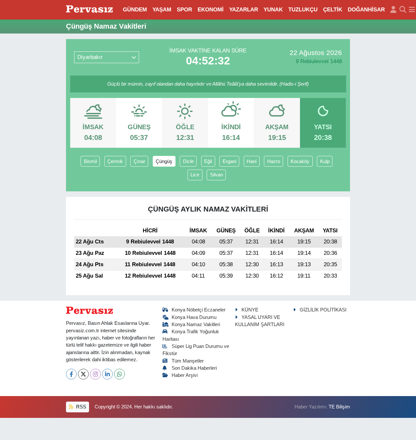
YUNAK (273, 10)
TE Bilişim (339, 406)
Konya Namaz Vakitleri (196, 324)
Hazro (273, 161)
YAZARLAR (243, 10)
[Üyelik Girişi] (393, 10)
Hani (251, 161)
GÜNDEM (135, 10)
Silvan (216, 174)
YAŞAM (161, 10)
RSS (80, 406)
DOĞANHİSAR (366, 10)
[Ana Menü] (412, 10)
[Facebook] (71, 374)
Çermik (115, 161)
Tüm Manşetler (188, 361)
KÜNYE (249, 309)
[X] (83, 374)
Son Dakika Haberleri (194, 368)
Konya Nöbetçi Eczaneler (199, 309)
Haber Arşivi (185, 375)
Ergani (229, 161)
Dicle (188, 161)
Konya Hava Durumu (194, 317)
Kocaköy (300, 161)
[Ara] (402, 10)
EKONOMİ (211, 10)
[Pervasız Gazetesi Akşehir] (90, 10)
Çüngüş (164, 161)
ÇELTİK (332, 10)
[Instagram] (95, 374)
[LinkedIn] (107, 374)
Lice (194, 174)
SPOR (184, 10)
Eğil (208, 161)
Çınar (139, 161)
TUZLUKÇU (303, 10)
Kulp (325, 161)
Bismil (90, 161)
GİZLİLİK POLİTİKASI (323, 309)
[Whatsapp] (119, 374)
